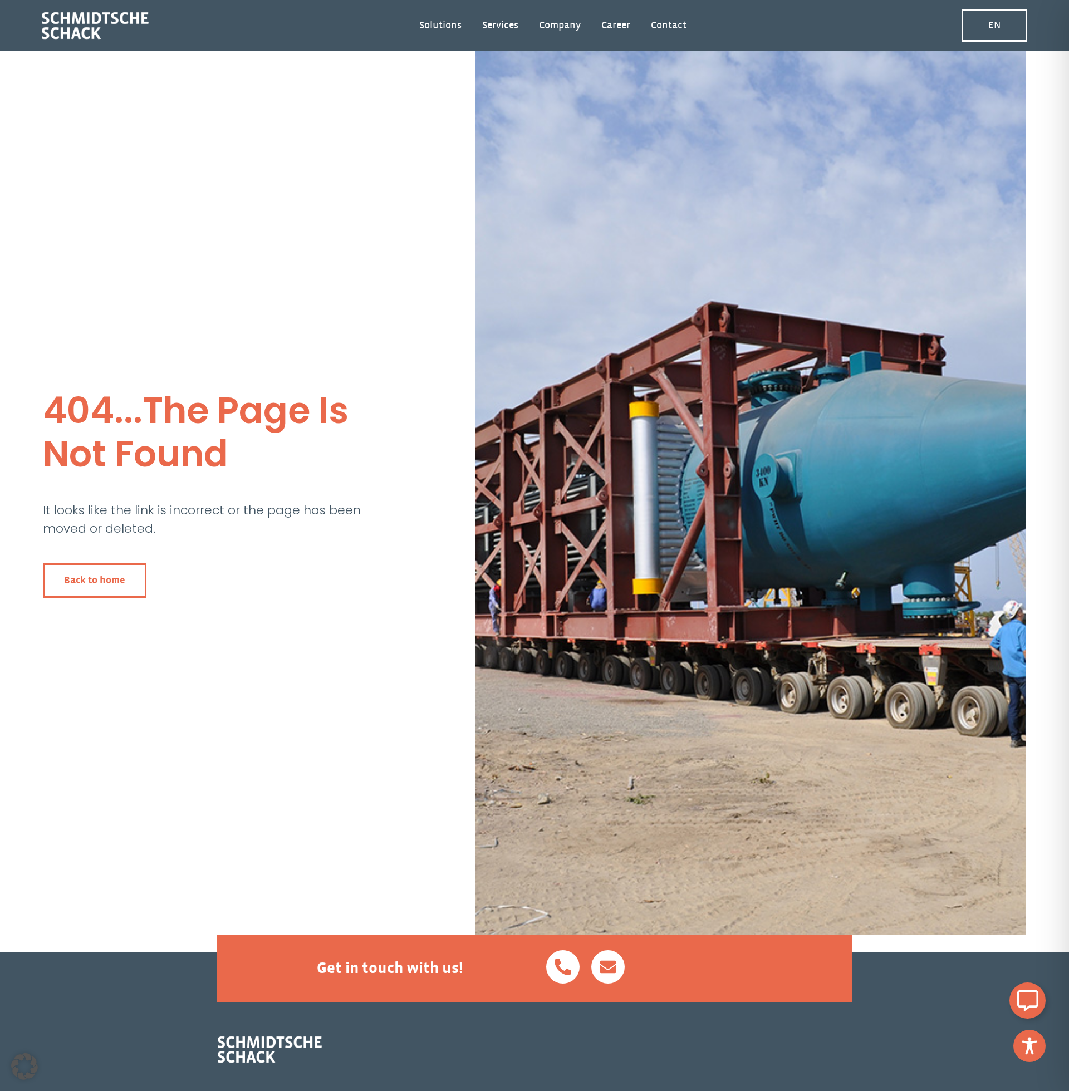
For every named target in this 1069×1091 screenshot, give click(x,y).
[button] (24, 1066)
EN (994, 26)
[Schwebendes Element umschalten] (1027, 1000)
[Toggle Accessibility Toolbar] (1029, 1046)
